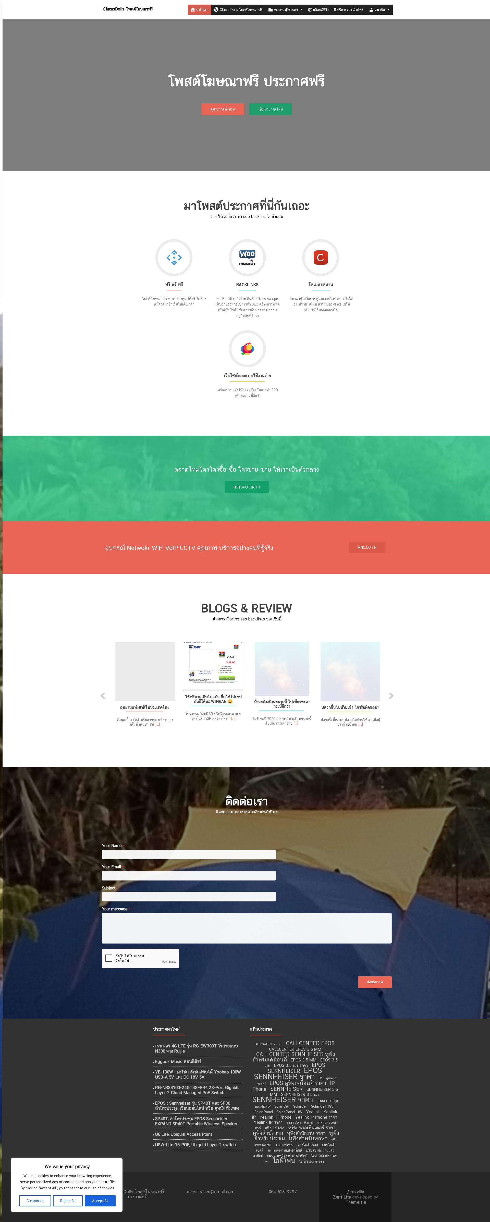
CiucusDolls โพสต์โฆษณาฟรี (241, 10)
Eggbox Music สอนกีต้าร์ (178, 1061)
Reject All (67, 1201)
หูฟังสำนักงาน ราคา (306, 1133)
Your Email (113, 866)
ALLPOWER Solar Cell (268, 1044)
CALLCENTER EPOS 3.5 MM (295, 1049)
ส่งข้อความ (375, 982)
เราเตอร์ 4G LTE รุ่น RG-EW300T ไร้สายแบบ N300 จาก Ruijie (196, 1048)
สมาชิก (380, 10)
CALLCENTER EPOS (310, 1043)
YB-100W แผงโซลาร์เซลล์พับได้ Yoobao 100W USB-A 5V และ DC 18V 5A (198, 1074)
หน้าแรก (202, 10)
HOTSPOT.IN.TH (247, 487)
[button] (102, 696)
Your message (116, 909)
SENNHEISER (286, 1089)
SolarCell (300, 1106)
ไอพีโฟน (284, 1161)
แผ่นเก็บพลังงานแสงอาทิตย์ (287, 1156)
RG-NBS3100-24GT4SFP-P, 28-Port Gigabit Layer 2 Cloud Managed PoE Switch (197, 1090)
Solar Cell (281, 1106)
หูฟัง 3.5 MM (274, 1128)
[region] (66, 1185)
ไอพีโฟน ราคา (311, 1161)
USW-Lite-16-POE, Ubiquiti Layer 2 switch (195, 1144)
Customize (35, 1201)
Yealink (313, 1111)
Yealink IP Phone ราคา (316, 1117)
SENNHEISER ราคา (282, 1099)
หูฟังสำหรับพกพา (308, 1138)
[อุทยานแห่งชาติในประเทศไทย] (144, 672)
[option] (246, 692)
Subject (110, 888)
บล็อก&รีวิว (321, 10)
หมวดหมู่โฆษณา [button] (286, 10)
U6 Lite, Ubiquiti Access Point (183, 1134)
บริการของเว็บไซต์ (350, 10)
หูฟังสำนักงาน (267, 1133)
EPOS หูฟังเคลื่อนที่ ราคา (298, 1083)
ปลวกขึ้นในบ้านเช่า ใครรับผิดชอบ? (350, 707)
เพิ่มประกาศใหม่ (270, 109)
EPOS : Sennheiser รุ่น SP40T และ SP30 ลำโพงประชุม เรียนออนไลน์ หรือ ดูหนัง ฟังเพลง (197, 1106)
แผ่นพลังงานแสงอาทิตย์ (284, 1150)
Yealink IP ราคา (268, 1122)
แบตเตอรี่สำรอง (284, 1144)
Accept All (100, 1201)
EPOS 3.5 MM (303, 1059)
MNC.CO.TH (367, 547)
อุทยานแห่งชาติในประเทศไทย (144, 707)
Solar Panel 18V (289, 1112)
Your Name (113, 845)
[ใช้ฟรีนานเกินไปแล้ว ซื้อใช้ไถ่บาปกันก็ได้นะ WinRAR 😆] (213, 666)
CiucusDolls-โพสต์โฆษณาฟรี (128, 9)
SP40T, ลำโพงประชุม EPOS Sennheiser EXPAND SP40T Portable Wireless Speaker (196, 1121)
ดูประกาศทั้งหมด (223, 109)
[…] (157, 724)
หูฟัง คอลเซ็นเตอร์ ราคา (311, 1127)
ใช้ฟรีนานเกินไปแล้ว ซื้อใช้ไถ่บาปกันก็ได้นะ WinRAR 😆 (213, 699)
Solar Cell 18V (322, 1106)
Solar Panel (263, 1112)
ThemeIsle (356, 1202)
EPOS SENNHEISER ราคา (288, 1073)
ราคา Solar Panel (299, 1122)
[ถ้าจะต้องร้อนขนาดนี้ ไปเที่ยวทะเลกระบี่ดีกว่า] (281, 669)
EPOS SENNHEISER (296, 1068)
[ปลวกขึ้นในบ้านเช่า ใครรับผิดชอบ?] (350, 672)
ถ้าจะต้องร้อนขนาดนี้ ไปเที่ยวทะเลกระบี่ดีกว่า (282, 704)
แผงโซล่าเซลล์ (307, 1145)
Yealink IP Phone (275, 1117)
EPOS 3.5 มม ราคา (291, 1065)
